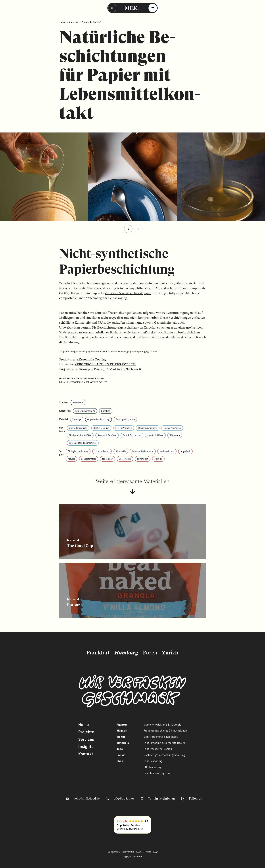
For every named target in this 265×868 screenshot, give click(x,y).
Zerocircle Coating (92, 359)
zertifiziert (142, 459)
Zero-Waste (125, 459)
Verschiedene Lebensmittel (82, 443)
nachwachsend (167, 451)
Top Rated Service (128, 825)
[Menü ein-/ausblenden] (153, 8)
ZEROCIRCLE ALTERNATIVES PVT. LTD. (105, 364)
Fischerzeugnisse (172, 428)
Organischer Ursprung (98, 419)
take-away (107, 459)
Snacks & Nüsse (155, 435)
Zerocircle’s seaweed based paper (128, 293)
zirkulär (158, 459)
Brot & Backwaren (132, 435)
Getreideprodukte (78, 428)
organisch (185, 451)
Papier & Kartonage (85, 411)
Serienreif (78, 402)
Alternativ (121, 451)
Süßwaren (175, 435)
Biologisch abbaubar (78, 451)
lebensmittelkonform (142, 451)
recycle (71, 459)
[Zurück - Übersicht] (112, 8)
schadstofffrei (88, 459)
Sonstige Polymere (125, 419)
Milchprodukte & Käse (80, 435)
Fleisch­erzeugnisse (147, 428)
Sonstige (105, 411)
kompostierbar (101, 451)
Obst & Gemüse (101, 428)
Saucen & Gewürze (107, 435)
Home (62, 22)
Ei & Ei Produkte (123, 428)
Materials (73, 22)
